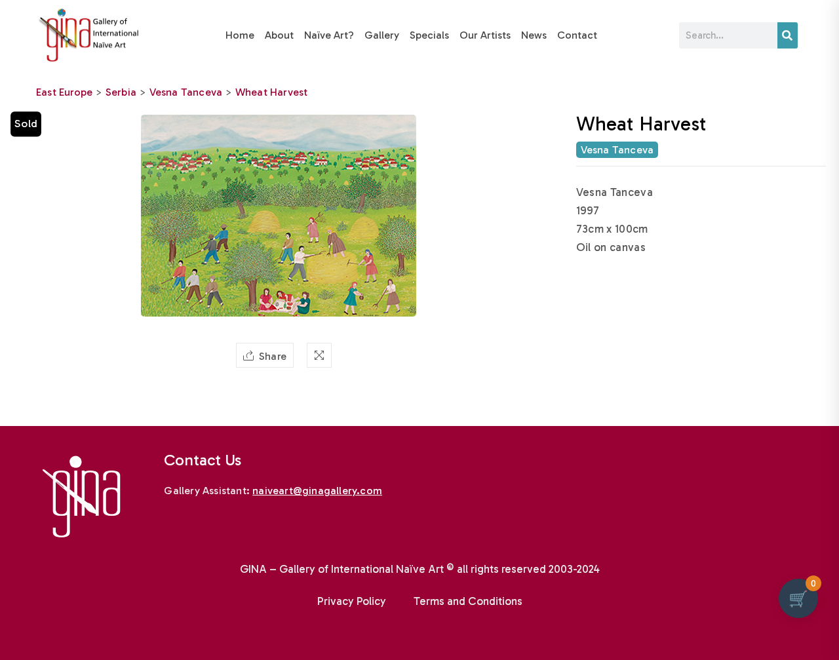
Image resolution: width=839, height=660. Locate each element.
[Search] (787, 35)
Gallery (381, 35)
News (534, 35)
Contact (577, 35)
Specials (429, 35)
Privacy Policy (351, 601)
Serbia (121, 92)
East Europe (64, 92)
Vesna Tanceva (186, 92)
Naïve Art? (329, 35)
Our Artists (485, 35)
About (279, 35)
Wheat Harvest (271, 92)
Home (239, 35)
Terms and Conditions (468, 601)
